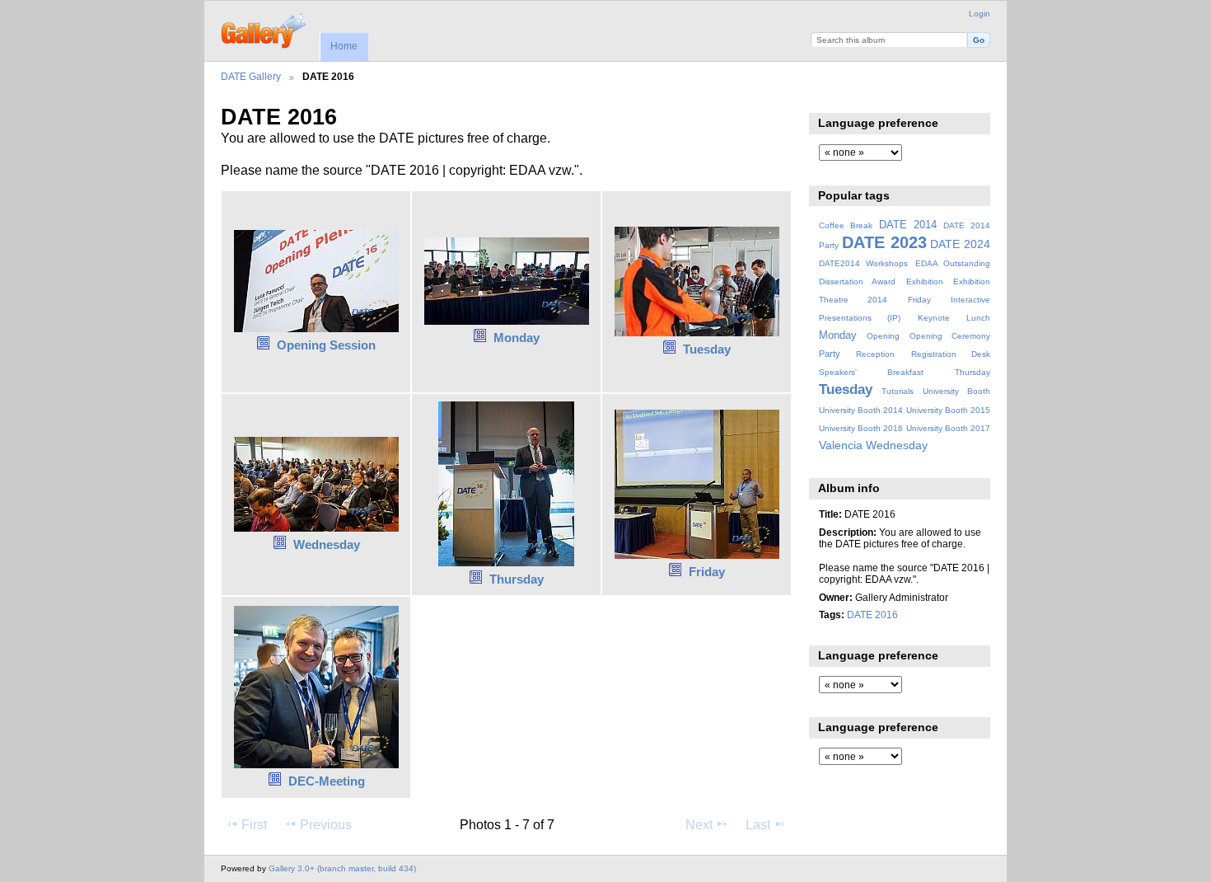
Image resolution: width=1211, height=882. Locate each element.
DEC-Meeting (326, 781)
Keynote (934, 317)
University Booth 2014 (861, 410)
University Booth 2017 (948, 428)
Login (979, 13)
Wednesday (326, 544)
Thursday (516, 579)
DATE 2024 (960, 244)
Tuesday (707, 349)
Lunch (978, 317)
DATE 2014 (908, 225)
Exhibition (924, 281)
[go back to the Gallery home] (265, 29)
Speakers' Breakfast (871, 372)
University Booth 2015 (948, 410)
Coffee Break (845, 225)
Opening (883, 335)
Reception (875, 354)
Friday (707, 572)
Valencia (841, 445)
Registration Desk (950, 354)
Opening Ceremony (949, 335)
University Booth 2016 (861, 428)
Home (344, 46)
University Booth (956, 391)
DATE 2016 (872, 614)
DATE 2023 (884, 242)
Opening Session (326, 345)
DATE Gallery (251, 76)
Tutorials (897, 391)
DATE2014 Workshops (863, 263)
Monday (516, 338)
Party (829, 354)
